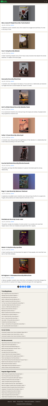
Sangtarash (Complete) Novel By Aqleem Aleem (13, 389)
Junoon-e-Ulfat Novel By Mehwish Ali (10, 306)
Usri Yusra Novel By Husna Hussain (10, 325)
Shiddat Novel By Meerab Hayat (9, 322)
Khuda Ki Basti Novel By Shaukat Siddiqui (11, 354)
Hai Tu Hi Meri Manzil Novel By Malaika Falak (16, 107)
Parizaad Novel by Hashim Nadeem (10, 314)
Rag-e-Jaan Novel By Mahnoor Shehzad (14, 191)
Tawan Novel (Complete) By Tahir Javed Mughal (13, 396)
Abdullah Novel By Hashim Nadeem (10, 295)
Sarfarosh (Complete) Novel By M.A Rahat (11, 391)
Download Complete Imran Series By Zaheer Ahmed (14, 336)
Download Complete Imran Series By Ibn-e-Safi (13, 334)
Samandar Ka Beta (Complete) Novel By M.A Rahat (13, 387)
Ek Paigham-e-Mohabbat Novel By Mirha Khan (16, 275)
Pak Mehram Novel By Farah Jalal (12, 219)
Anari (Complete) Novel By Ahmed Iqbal (11, 375)
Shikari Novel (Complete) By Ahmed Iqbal (11, 392)
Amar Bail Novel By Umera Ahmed (10, 297)
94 (25, 286)
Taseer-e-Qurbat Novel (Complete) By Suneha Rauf (13, 323)
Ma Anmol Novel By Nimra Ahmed (10, 308)
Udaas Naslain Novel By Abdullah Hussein (11, 365)
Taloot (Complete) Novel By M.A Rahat (11, 394)
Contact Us (38, 401)
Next (29, 286)
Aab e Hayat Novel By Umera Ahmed (10, 293)
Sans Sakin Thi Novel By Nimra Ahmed (11, 320)
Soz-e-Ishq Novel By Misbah (11, 51)
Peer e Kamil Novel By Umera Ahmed (10, 316)
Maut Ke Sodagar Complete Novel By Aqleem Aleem (14, 385)
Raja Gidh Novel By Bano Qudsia (9, 363)
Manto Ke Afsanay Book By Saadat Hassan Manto (13, 356)
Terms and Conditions (29, 401)
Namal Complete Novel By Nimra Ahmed (11, 312)
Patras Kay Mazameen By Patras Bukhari (11, 358)
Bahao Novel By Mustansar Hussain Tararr (11, 348)
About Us (10, 401)
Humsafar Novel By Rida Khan (11, 79)
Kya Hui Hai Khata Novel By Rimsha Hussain (15, 163)
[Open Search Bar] (45, 1)
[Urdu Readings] (4, 1)
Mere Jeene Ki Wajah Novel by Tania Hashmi (16, 23)
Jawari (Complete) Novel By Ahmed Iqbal (11, 381)
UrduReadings (28, 404)
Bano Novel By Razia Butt (8, 350)
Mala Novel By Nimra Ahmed (8, 310)
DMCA (14, 401)
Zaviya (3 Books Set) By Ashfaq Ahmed (11, 367)
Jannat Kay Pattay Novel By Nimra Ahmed (11, 305)
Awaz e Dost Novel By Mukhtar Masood (11, 346)
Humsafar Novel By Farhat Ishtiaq (9, 352)
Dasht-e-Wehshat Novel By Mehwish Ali (11, 299)
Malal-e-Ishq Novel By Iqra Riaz (12, 247)
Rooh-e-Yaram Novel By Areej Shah (10, 318)
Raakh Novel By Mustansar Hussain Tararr (11, 361)
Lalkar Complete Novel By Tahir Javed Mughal (12, 383)
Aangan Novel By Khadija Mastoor (10, 344)
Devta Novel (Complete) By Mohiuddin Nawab (12, 377)
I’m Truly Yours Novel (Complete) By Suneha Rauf (13, 303)
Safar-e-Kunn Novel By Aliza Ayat (12, 135)
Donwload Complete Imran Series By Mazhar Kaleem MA (15, 332)
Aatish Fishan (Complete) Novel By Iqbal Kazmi (12, 374)
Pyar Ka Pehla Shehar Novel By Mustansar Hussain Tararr (15, 359)
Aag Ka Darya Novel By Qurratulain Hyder (11, 342)
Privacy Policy (20, 401)
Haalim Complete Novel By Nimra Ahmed (11, 301)
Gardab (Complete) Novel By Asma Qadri (11, 379)
